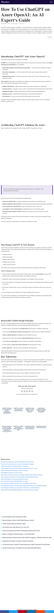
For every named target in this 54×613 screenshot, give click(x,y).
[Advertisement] (27, 52)
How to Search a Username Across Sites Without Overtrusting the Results (19, 477)
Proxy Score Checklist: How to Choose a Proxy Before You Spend (17, 464)
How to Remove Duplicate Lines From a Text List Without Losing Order (18, 483)
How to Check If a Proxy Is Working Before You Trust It (14, 481)
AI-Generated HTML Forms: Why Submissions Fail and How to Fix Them (19, 468)
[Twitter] (13, 611)
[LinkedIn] (31, 611)
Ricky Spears (15, 23)
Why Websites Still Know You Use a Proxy (11, 472)
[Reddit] (40, 611)
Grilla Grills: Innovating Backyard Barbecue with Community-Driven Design (19, 490)
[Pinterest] (22, 611)
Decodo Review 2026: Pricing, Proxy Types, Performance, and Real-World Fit (20, 487)
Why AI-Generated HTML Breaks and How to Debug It (14, 470)
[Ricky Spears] (5, 2)
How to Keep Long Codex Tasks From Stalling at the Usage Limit (17, 462)
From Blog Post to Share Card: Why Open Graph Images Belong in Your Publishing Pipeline (24, 485)
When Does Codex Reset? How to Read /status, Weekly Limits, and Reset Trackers (22, 474)
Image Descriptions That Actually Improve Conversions (14, 466)
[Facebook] (4, 611)
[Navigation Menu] (51, 2)
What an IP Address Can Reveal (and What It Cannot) (14, 479)
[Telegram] (49, 611)
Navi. (50, 37)
